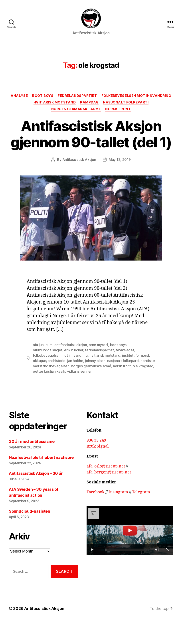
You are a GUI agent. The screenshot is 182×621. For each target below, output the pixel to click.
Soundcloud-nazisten (29, 511)
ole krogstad (143, 366)
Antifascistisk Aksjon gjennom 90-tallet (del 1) (91, 134)
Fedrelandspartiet (77, 96)
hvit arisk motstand (104, 355)
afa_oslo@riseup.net (106, 466)
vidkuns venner (79, 371)
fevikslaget (125, 350)
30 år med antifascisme (32, 441)
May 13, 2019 (120, 159)
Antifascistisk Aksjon (79, 159)
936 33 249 (96, 440)
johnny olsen (95, 360)
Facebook (96, 492)
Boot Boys (42, 96)
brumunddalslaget (47, 350)
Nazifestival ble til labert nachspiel (42, 457)
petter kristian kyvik (49, 371)
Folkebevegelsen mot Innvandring (136, 96)
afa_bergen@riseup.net (109, 472)
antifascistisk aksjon (70, 345)
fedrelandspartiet (99, 350)
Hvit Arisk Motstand (55, 102)
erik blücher (73, 350)
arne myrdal (98, 345)
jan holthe (75, 360)
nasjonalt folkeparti (123, 360)
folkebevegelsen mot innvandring (60, 355)
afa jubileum (43, 345)
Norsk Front (118, 109)
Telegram (141, 492)
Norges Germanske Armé (76, 109)
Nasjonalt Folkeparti (125, 102)
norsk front (122, 366)
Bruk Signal (98, 446)
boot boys (118, 345)
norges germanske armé (91, 366)
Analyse (19, 96)
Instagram (118, 492)
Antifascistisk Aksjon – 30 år (36, 473)
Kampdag (89, 102)
